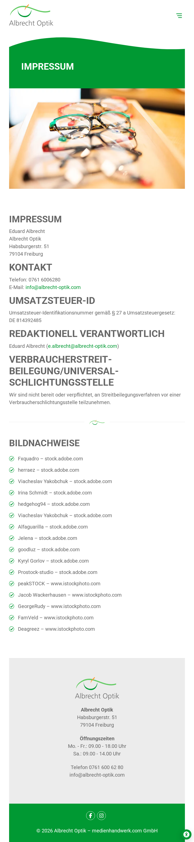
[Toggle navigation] (179, 16)
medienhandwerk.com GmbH (125, 831)
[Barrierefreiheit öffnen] (186, 834)
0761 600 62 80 (106, 767)
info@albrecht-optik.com (53, 287)
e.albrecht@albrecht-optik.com (82, 346)
